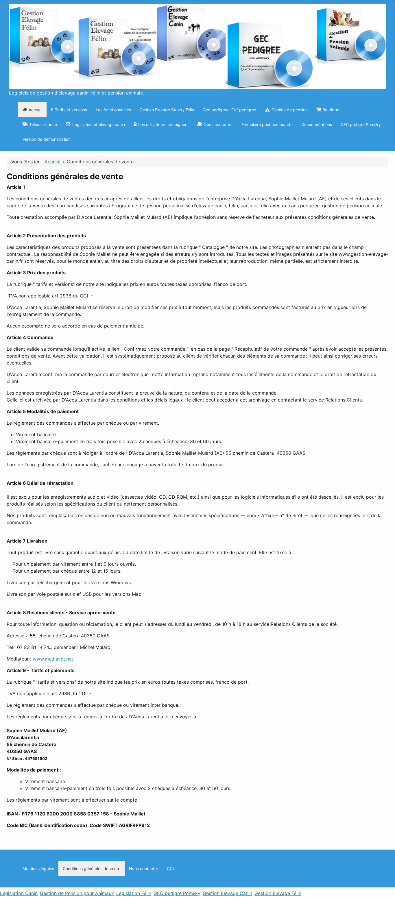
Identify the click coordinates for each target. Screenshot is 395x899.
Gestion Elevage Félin (277, 893)
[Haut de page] (387, 891)
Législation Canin (19, 893)
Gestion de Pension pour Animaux (77, 893)
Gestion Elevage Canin (227, 893)
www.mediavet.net (53, 659)
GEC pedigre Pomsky (177, 893)
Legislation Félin (133, 893)
